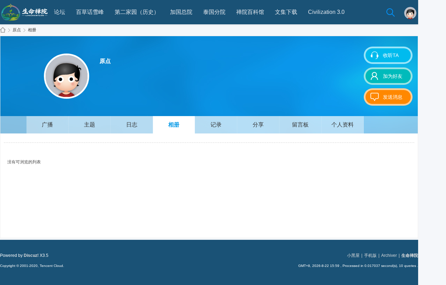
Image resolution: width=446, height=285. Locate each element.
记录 (216, 125)
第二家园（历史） (137, 12)
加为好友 (392, 76)
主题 (89, 125)
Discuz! (31, 255)
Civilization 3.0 (326, 12)
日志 (131, 125)
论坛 (59, 12)
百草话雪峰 (90, 12)
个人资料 (342, 125)
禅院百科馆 (250, 12)
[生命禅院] (24, 23)
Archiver (389, 255)
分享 (258, 125)
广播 (47, 125)
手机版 (370, 255)
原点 (17, 29)
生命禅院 (3, 30)
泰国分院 (214, 12)
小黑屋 (353, 255)
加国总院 (181, 12)
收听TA (391, 55)
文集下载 (286, 12)
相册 (32, 29)
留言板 (300, 125)
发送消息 (392, 97)
